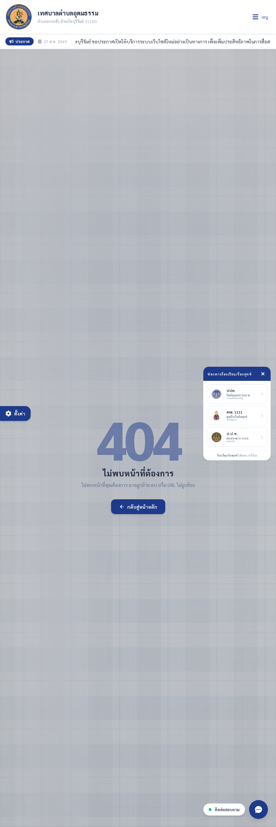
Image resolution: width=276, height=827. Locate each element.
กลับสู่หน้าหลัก (142, 507)
